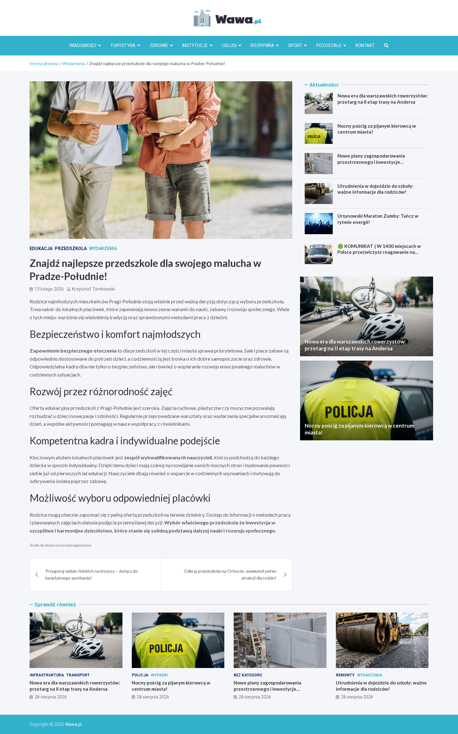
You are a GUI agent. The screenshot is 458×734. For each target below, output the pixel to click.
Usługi (229, 45)
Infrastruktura (47, 675)
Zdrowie (159, 45)
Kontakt (365, 45)
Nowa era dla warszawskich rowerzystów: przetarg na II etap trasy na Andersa (382, 99)
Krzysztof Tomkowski (93, 288)
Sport (295, 45)
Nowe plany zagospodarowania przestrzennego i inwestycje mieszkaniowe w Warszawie (371, 162)
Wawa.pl (73, 724)
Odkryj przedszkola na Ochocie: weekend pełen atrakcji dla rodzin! (230, 574)
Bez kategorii (248, 675)
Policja (140, 675)
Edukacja (41, 248)
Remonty (345, 675)
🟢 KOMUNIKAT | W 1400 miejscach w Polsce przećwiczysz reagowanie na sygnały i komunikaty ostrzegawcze (379, 252)
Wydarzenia (103, 248)
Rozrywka (262, 45)
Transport (78, 675)
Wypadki (159, 675)
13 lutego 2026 (49, 288)
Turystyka (123, 45)
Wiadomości (82, 45)
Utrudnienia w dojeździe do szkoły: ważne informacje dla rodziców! (375, 189)
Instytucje (195, 45)
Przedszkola (71, 248)
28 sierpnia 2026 (51, 696)
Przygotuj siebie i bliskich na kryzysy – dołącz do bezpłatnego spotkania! (91, 574)
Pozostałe (328, 45)
